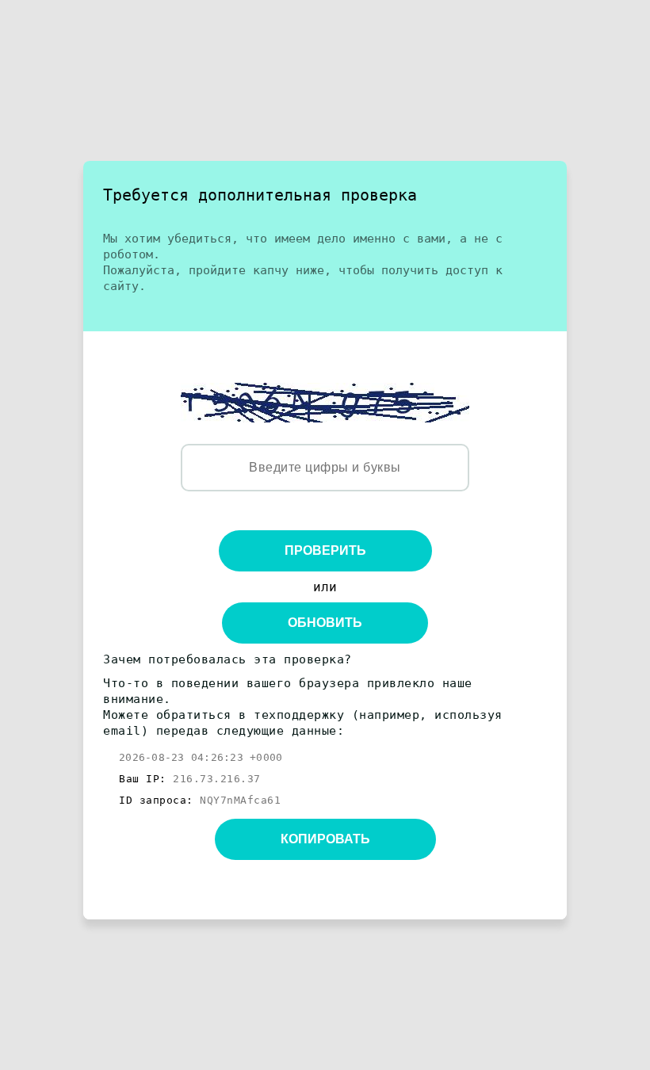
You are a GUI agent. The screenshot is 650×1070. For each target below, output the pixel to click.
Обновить (325, 622)
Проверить (325, 550)
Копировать (325, 839)
